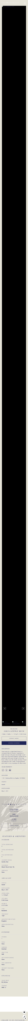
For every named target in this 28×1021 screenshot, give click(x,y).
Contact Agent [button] (14, 738)
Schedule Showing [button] (14, 743)
